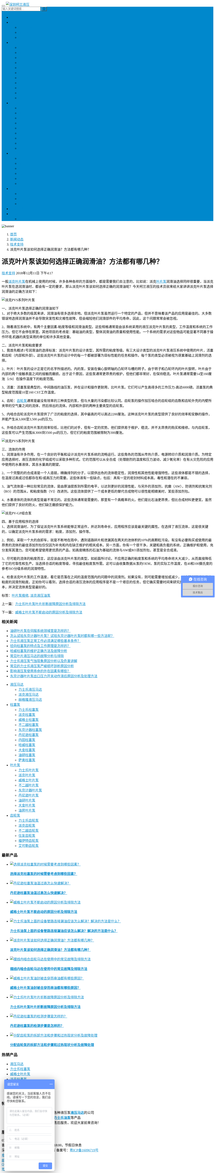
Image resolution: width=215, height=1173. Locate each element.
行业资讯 (25, 193)
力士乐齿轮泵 (28, 158)
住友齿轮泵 (26, 183)
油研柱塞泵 (26, 67)
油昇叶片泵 (26, 148)
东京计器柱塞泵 (30, 73)
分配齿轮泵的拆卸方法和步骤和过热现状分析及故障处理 (52, 1045)
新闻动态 (17, 188)
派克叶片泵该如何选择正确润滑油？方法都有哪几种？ (50, 950)
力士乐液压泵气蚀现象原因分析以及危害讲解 (43, 661)
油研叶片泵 (26, 133)
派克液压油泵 (40, 595)
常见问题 (25, 203)
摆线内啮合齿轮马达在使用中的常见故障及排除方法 (48, 969)
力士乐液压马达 (30, 27)
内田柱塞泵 (26, 83)
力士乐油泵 (62, 1117)
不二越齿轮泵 (28, 168)
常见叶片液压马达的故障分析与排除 (37, 656)
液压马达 (17, 22)
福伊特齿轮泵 (28, 173)
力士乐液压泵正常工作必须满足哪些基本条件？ (45, 641)
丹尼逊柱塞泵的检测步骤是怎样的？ (37, 1026)
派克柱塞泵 (26, 52)
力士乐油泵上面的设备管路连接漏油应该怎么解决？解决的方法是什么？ (64, 931)
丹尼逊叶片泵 (28, 128)
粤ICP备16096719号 (84, 1150)
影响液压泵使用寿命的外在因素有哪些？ (40, 671)
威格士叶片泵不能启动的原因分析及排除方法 (48, 612)
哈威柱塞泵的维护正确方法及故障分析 (38, 651)
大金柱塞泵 (26, 93)
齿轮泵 (15, 153)
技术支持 (25, 198)
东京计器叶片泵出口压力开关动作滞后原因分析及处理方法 (53, 676)
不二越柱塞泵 (28, 62)
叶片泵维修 (20, 595)
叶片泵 (15, 103)
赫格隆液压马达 (30, 37)
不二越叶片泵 (28, 123)
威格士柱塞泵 (28, 57)
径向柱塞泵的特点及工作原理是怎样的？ (40, 646)
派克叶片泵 (26, 113)
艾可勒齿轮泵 (28, 178)
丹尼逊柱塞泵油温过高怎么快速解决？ (38, 893)
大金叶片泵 (26, 143)
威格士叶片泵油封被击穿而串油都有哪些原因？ (45, 988)
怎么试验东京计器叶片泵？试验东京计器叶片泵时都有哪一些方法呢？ (62, 636)
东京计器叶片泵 (30, 138)
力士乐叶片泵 (28, 108)
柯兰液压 (17, 17)
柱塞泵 (15, 42)
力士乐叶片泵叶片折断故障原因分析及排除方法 (50, 604)
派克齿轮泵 (26, 163)
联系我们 (17, 214)
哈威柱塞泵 (26, 88)
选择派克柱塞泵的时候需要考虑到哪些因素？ (43, 874)
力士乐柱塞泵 (28, 47)
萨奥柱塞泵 (26, 98)
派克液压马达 (28, 32)
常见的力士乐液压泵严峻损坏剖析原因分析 (42, 666)
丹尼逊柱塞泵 (28, 78)
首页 (13, 234)
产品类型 (17, 209)
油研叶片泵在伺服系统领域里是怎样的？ (40, 631)
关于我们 (25, 219)
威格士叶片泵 (28, 118)
